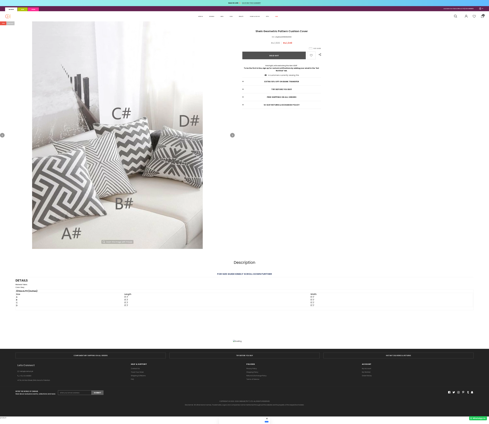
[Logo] (8, 16)
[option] (117, 135)
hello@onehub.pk (26, 371)
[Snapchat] (471, 392)
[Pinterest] (462, 392)
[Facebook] (448, 392)
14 (269, 75)
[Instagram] (458, 392)
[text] (244, 286)
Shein (33, 9)
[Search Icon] (457, 16)
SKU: (273, 37)
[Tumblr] (467, 392)
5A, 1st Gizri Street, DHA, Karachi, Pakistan (34, 380)
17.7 (126, 297)
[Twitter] (453, 392)
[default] (266, 421)
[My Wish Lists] (474, 17)
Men (22, 9)
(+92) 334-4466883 (468, 8)
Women (11, 9)
